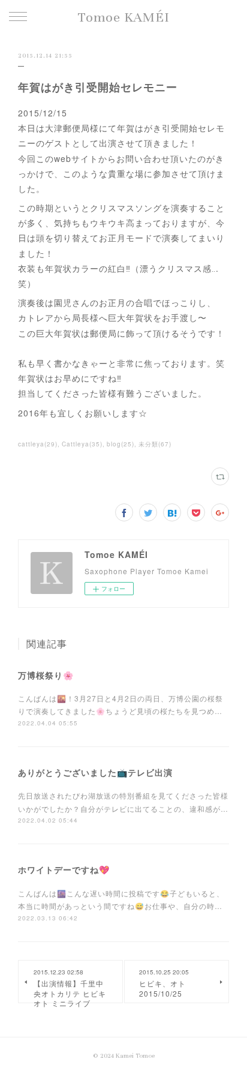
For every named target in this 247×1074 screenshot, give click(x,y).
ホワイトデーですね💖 (64, 869)
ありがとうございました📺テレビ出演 (95, 772)
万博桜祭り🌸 (46, 675)
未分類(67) (154, 444)
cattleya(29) (38, 444)
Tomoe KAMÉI (124, 17)
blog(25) (120, 444)
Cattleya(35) (82, 444)
